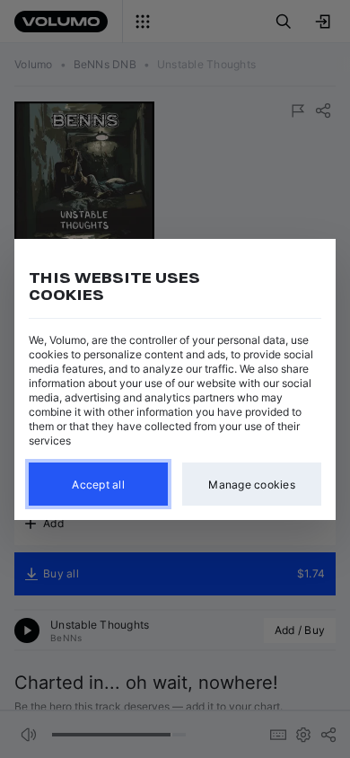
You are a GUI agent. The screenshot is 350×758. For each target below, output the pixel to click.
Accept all (98, 483)
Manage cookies (251, 483)
